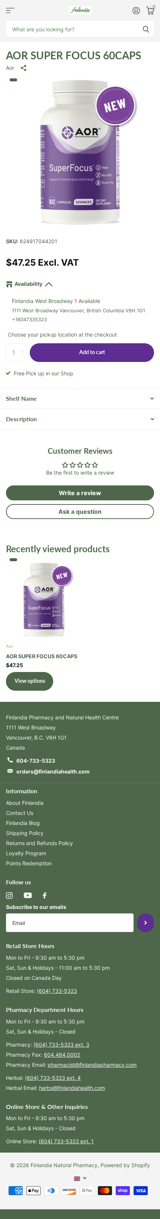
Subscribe (145, 922)
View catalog (10, 10)
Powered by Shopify (125, 1165)
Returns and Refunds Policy (39, 843)
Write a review (80, 493)
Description (21, 418)
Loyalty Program (26, 853)
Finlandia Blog (23, 823)
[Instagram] (9, 895)
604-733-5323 (35, 760)
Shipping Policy (25, 833)
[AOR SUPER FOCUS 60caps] (44, 598)
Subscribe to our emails (36, 907)
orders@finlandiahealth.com (53, 771)
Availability (28, 284)
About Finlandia (25, 803)
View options (30, 681)
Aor (10, 68)
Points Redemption (29, 863)
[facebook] (45, 895)
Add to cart (92, 352)
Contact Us (19, 813)
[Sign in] (136, 10)
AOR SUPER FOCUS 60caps (41, 656)
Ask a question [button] (80, 511)
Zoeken (146, 29)
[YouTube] (28, 895)
